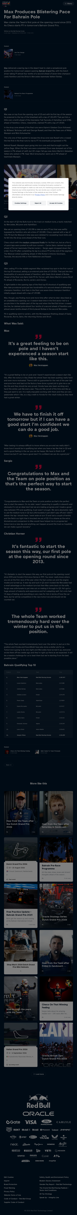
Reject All (38, 203)
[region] (38, 194)
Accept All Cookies (56, 203)
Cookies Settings (20, 203)
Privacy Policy (40, 195)
